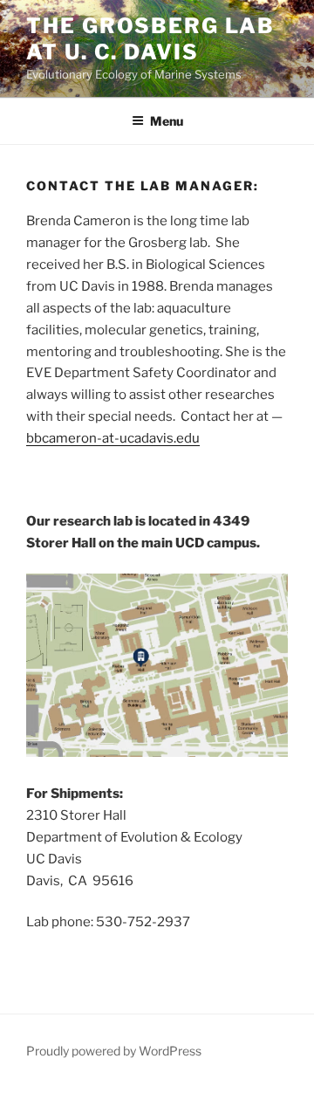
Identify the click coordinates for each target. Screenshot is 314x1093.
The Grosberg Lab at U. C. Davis (150, 39)
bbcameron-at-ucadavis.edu (113, 438)
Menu (166, 120)
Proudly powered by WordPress (113, 1050)
